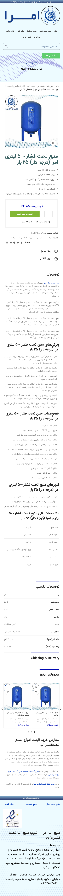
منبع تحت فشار (53, 804)
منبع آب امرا (51, 833)
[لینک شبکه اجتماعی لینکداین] (10, 242)
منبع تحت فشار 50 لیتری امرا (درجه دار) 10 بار (18, 714)
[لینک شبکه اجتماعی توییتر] (18, 242)
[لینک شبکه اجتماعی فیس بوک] (21, 242)
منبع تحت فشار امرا (51, 282)
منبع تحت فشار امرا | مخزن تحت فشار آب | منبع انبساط (30, 86)
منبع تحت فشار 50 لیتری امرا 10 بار (47, 714)
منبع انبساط (31, 804)
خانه (57, 86)
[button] (36, 687)
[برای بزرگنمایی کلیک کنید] (53, 143)
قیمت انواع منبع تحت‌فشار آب (37, 742)
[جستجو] (6, 46)
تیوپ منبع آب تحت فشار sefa (34, 835)
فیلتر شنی (9, 804)
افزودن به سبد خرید (25, 214)
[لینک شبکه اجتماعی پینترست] (14, 242)
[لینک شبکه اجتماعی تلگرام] (7, 242)
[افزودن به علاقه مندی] (36, 692)
